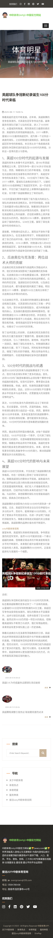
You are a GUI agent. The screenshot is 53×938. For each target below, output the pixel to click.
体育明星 (30, 57)
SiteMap (37, 933)
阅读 (46, 688)
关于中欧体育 (16, 780)
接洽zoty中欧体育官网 (20, 800)
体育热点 (13, 785)
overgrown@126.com (21, 880)
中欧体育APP (43, 926)
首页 (20, 57)
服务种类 (13, 795)
